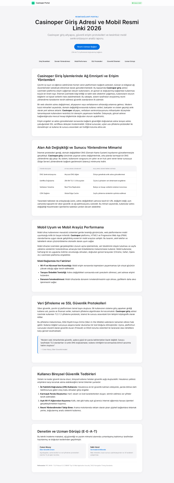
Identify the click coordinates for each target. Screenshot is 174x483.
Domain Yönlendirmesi (62, 61)
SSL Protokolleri (96, 61)
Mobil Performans (81, 61)
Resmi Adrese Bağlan (87, 47)
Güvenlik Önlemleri (113, 61)
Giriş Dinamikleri (44, 61)
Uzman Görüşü (130, 61)
